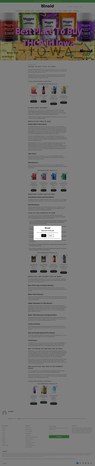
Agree (44, 235)
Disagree (51, 235)
